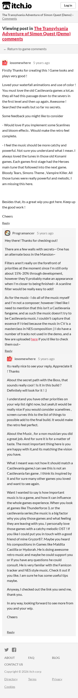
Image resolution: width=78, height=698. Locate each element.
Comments (9, 18)
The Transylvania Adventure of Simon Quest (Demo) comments (36, 33)
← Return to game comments (25, 49)
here (34, 339)
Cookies (9, 686)
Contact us (13, 664)
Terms (32, 679)
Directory (11, 679)
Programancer (23, 233)
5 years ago (41, 63)
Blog (56, 658)
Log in (68, 5)
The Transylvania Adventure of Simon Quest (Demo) (37, 15)
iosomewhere (20, 63)
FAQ (31, 658)
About (9, 658)
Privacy (57, 679)
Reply (6, 223)
